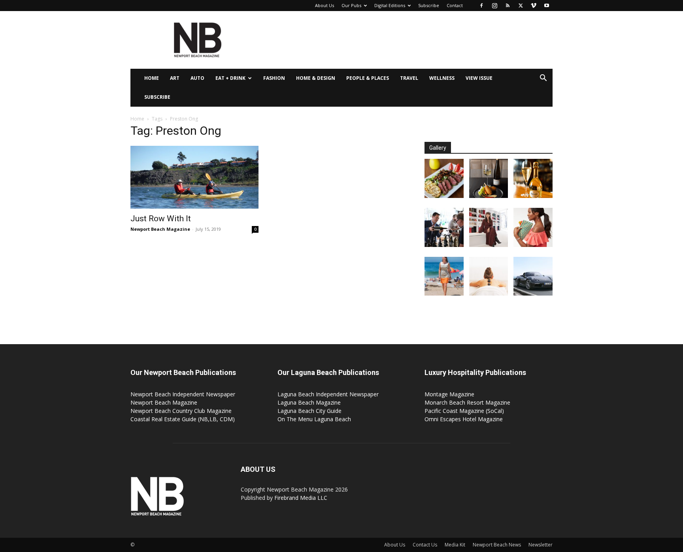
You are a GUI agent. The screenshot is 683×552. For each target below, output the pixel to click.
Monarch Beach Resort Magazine (467, 402)
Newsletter (540, 544)
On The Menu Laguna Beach (314, 419)
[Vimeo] (534, 5)
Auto (197, 78)
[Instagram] (494, 5)
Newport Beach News (497, 544)
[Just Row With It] (194, 177)
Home (151, 78)
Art (174, 78)
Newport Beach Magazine (160, 229)
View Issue (479, 78)
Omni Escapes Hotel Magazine (464, 419)
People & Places (367, 78)
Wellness (442, 78)
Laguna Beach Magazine (309, 402)
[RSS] (507, 5)
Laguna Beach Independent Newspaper (328, 394)
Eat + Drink (230, 78)
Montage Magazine (449, 394)
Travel (409, 78)
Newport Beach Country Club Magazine (181, 410)
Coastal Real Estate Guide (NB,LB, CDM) (182, 419)
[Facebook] (481, 5)
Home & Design (315, 78)
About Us (324, 5)
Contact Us (425, 544)
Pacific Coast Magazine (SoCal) (464, 410)
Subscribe (428, 5)
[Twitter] (520, 5)
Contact (455, 5)
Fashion (274, 78)
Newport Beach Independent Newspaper (182, 394)
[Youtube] (547, 5)
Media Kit (455, 544)
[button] (543, 79)
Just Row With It (160, 218)
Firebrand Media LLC (300, 497)
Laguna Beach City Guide (309, 410)
